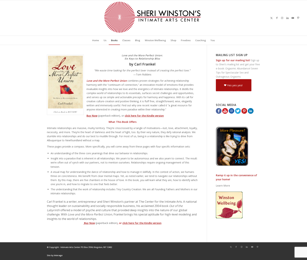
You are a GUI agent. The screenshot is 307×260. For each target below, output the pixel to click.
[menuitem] (95, 40)
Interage (58, 255)
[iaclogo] (153, 18)
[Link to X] (271, 18)
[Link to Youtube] (292, 18)
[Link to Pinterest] (298, 18)
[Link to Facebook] (276, 18)
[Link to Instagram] (282, 18)
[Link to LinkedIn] (287, 18)
